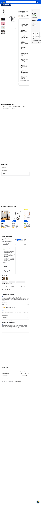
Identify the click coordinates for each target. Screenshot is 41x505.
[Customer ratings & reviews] (28, 236)
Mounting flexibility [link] (7, 267)
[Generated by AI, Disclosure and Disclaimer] (7, 273)
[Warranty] (27, 173)
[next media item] (14, 21)
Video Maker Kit (22, 371)
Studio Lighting (22, 378)
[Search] (36, 2)
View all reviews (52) (15, 334)
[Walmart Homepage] (4, 2)
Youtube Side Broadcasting (24, 373)
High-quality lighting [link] (7, 258)
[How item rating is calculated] (11, 241)
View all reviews (5, 243)
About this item (4, 164)
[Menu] (1, 2)
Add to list (35, 42)
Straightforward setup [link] (8, 251)
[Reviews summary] (23, 16)
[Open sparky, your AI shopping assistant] (37, 501)
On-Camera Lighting (23, 375)
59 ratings (25, 16)
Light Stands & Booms (5, 375)
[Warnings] (28, 177)
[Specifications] (28, 170)
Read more (3, 300)
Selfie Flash (3, 371)
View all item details (23, 80)
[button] (12, 21)
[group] (22, 16)
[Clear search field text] (35, 2)
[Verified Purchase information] (11, 292)
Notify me (34, 25)
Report (28, 304)
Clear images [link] (6, 254)
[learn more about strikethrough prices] (34, 14)
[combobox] (22, 2)
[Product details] (28, 167)
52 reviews (7, 239)
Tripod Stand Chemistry (5, 373)
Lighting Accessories (5, 378)
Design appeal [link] (6, 263)
